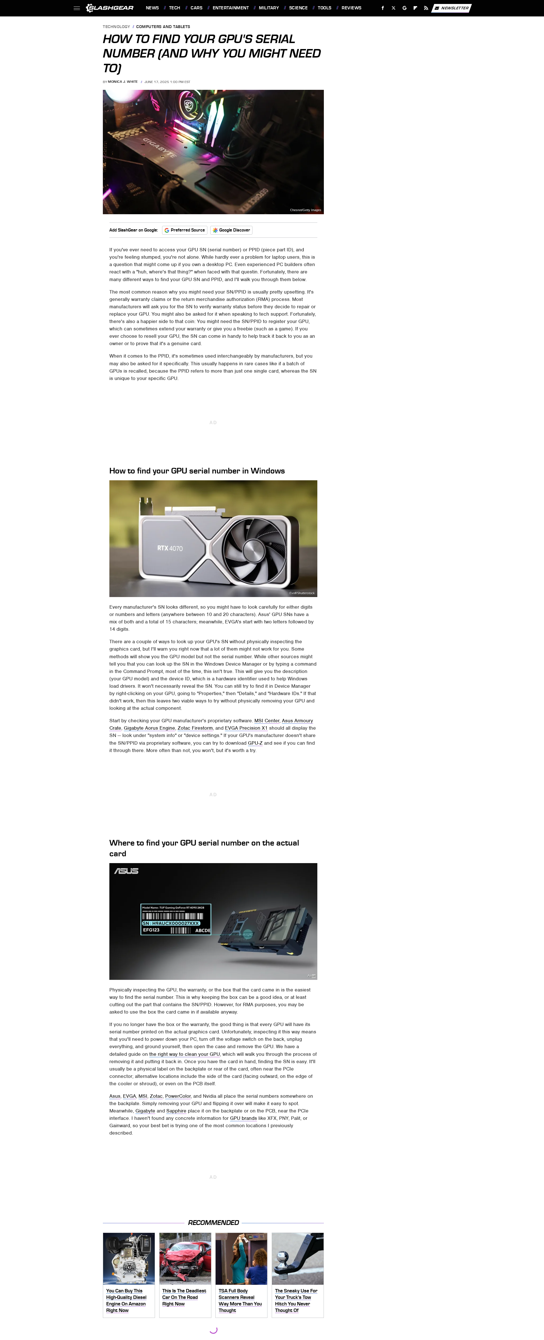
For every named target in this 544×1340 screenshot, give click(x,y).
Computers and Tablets (163, 27)
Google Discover (234, 230)
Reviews (351, 7)
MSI (143, 1096)
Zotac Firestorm (195, 728)
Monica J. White (123, 82)
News (152, 7)
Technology (116, 27)
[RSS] (426, 8)
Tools (324, 7)
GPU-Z (255, 743)
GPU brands (243, 1118)
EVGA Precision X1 (246, 728)
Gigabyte (145, 1111)
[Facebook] (383, 8)
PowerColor (178, 1096)
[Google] (404, 8)
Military (269, 7)
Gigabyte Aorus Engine (149, 728)
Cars (196, 7)
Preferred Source (188, 230)
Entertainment (231, 7)
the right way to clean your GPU (184, 1054)
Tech (174, 7)
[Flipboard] (415, 8)
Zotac (156, 1096)
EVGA (129, 1096)
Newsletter (455, 8)
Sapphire (176, 1111)
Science (298, 7)
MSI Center (266, 720)
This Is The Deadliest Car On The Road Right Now (184, 1297)
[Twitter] (393, 8)
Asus (311, 975)
